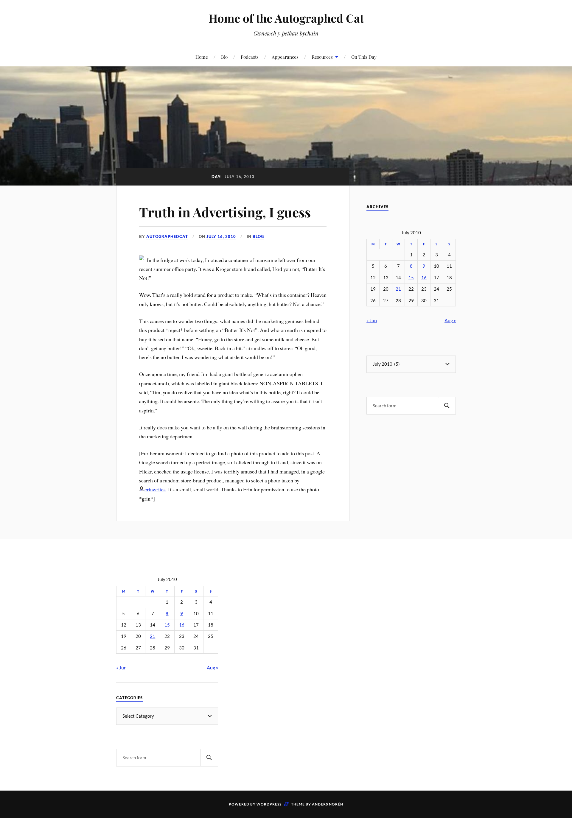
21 (398, 289)
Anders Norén (327, 804)
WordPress (269, 804)
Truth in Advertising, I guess (225, 212)
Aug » (450, 320)
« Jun (371, 320)
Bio (224, 57)
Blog (258, 236)
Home (201, 57)
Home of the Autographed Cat (286, 18)
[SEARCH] (447, 406)
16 (424, 277)
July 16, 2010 (221, 236)
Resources (322, 57)
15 (411, 277)
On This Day (364, 57)
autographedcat (167, 236)
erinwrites (155, 489)
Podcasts (250, 57)
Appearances (285, 57)
